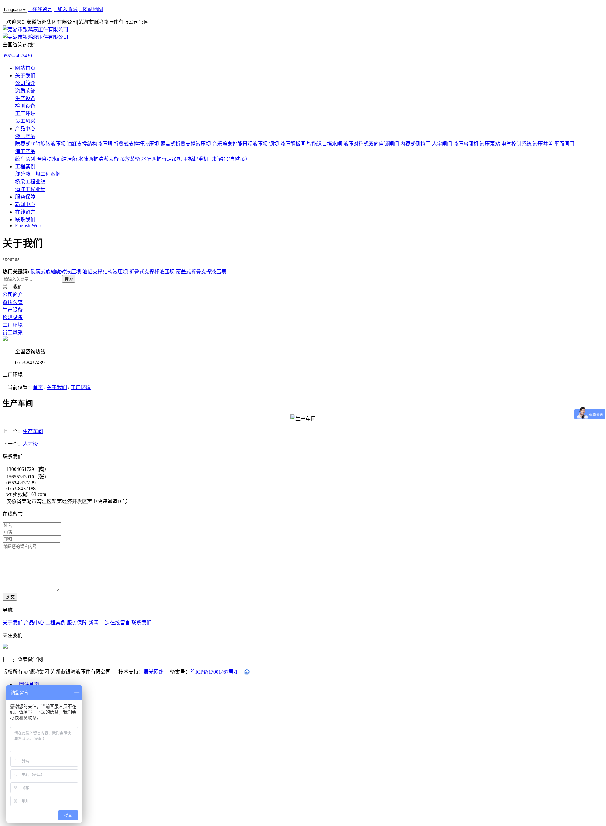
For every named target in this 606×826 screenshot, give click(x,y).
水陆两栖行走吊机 (161, 159)
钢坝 (274, 143)
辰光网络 (154, 671)
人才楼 (30, 444)
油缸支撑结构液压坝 (89, 143)
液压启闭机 (465, 143)
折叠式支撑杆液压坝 (136, 143)
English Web (28, 225)
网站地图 (91, 9)
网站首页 (25, 68)
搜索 (69, 279)
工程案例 (25, 166)
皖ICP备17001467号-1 (214, 671)
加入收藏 (66, 9)
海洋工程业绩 (30, 189)
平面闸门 (564, 143)
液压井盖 (543, 143)
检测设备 (25, 106)
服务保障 (25, 196)
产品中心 (25, 128)
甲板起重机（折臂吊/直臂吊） (216, 159)
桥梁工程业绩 (30, 181)
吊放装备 (130, 159)
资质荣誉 (25, 90)
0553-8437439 (17, 55)
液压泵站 (490, 143)
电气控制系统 (516, 143)
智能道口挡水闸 (324, 143)
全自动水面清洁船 (57, 159)
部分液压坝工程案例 (38, 174)
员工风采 (25, 121)
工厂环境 (25, 113)
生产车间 (33, 431)
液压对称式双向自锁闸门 (371, 143)
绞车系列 (25, 159)
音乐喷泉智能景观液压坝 (240, 143)
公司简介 (25, 83)
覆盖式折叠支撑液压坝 (185, 143)
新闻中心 (25, 204)
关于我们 (25, 75)
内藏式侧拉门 (415, 143)
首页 (38, 387)
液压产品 (25, 136)
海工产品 (25, 151)
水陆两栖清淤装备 (98, 159)
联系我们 (25, 219)
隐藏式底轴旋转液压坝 (40, 143)
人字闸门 (442, 143)
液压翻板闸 (293, 143)
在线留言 (40, 9)
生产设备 (25, 98)
